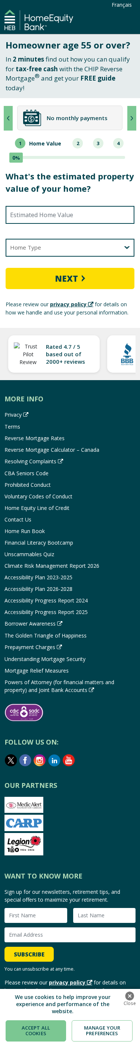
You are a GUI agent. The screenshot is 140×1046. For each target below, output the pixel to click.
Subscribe (29, 954)
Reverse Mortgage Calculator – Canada (51, 449)
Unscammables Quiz (29, 554)
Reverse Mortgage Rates (34, 438)
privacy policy (68, 304)
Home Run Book (24, 531)
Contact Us (17, 519)
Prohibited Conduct (27, 484)
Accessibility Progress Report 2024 (46, 600)
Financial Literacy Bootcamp (38, 542)
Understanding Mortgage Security (44, 659)
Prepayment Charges (29, 647)
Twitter (10, 760)
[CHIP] (38, 20)
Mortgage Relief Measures (36, 670)
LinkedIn (54, 760)
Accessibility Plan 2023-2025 (38, 577)
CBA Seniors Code (26, 473)
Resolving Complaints (30, 461)
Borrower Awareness (30, 623)
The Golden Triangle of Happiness (45, 635)
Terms (12, 426)
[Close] (129, 996)
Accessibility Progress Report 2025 (46, 612)
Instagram (40, 760)
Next (66, 278)
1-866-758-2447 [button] (123, 23)
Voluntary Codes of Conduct (38, 496)
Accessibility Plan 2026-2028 (38, 588)
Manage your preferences (102, 1030)
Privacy (13, 414)
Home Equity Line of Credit (36, 507)
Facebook (25, 760)
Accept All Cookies (36, 1030)
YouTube (69, 760)
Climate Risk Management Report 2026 (51, 565)
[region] (70, 1017)
